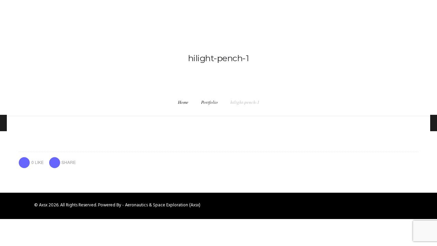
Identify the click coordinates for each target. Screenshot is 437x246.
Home (183, 102)
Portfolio (209, 102)
